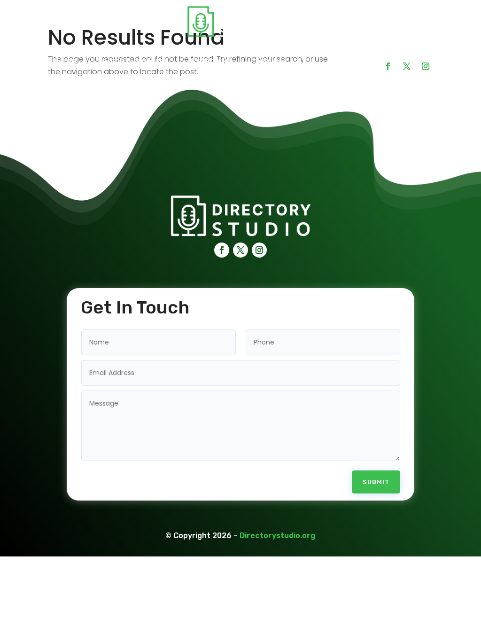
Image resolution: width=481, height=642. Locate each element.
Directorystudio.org (278, 535)
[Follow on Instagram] (425, 66)
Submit (376, 481)
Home (65, 60)
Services (271, 60)
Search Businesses (133, 60)
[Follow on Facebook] (388, 66)
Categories (211, 60)
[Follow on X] (406, 66)
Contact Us (75, 78)
